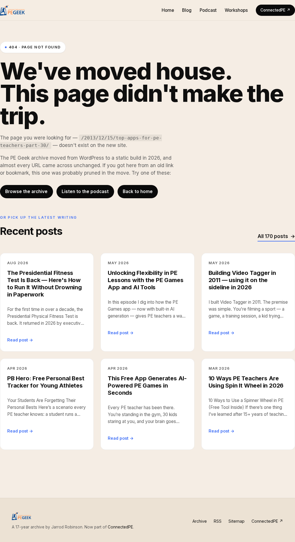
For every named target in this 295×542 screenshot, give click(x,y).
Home (168, 10)
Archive (199, 521)
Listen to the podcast (85, 191)
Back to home (138, 191)
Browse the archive (26, 191)
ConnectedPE (120, 527)
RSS (218, 521)
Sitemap (236, 521)
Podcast (208, 10)
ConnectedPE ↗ (275, 10)
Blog (187, 10)
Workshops (236, 10)
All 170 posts (273, 236)
